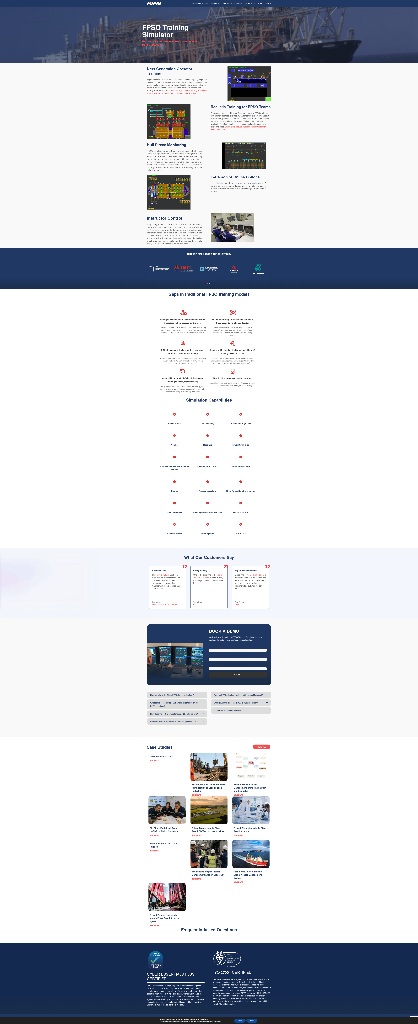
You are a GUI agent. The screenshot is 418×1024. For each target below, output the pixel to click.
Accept (240, 1021)
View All (261, 746)
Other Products (212, 3)
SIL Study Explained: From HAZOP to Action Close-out (164, 829)
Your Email (214, 655)
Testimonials (250, 3)
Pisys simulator (162, 574)
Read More (154, 761)
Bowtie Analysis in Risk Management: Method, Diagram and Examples (250, 787)
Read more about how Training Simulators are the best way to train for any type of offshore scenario (177, 91)
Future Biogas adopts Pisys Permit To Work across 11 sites (208, 829)
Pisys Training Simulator (207, 576)
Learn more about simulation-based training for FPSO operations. (238, 128)
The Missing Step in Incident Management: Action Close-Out (208, 873)
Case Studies (236, 3)
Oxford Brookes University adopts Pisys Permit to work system (164, 918)
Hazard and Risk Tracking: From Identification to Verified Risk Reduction (208, 787)
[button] (177, 695)
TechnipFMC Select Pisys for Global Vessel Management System (248, 874)
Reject (252, 1021)
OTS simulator (256, 574)
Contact (267, 3)
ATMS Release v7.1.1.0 (161, 756)
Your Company (216, 664)
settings (218, 1022)
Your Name (215, 645)
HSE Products (197, 3)
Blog (260, 3)
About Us (225, 3)
